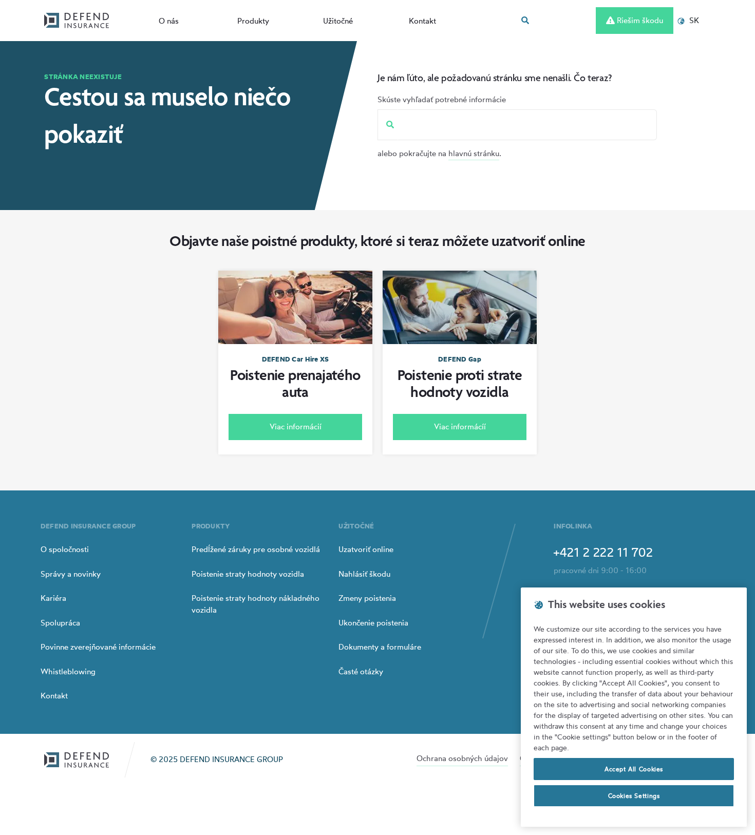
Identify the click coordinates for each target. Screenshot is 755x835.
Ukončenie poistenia (373, 623)
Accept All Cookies (634, 769)
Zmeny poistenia (367, 598)
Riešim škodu (639, 20)
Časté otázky (360, 671)
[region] (634, 707)
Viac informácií (296, 426)
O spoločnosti (65, 549)
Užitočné (338, 21)
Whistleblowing (68, 671)
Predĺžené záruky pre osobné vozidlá (256, 549)
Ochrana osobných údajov (462, 758)
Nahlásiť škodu (364, 574)
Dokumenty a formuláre (379, 647)
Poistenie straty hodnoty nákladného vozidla (255, 604)
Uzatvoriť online (365, 549)
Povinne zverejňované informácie (98, 647)
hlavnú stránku (473, 153)
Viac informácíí (460, 426)
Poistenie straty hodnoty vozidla (248, 574)
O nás (169, 21)
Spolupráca (60, 623)
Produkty (253, 21)
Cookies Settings (634, 796)
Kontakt (422, 21)
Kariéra (53, 598)
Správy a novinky (71, 574)
